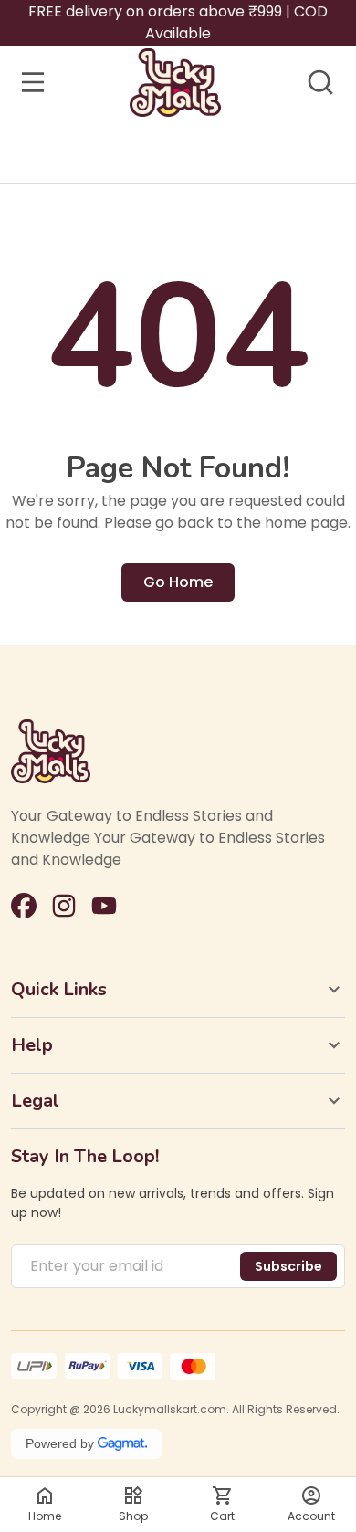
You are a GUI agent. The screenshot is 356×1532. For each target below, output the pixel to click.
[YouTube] (104, 905)
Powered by (60, 1443)
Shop (133, 1516)
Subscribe (288, 1266)
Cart (222, 1516)
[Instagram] (64, 905)
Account (311, 1516)
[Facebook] (24, 905)
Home (44, 1516)
